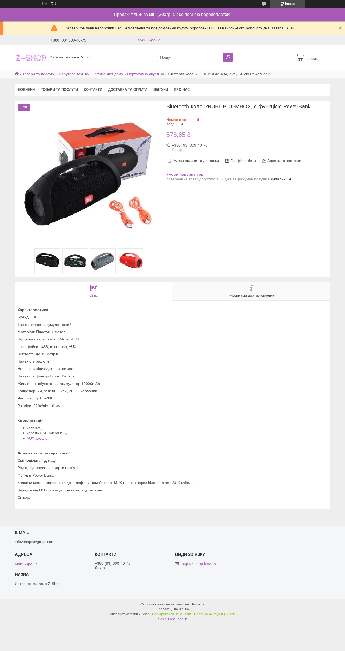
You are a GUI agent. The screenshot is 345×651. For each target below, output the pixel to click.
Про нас (182, 90)
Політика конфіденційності (214, 614)
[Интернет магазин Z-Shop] (31, 57)
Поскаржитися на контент (172, 614)
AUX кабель (37, 438)
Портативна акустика (145, 74)
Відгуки (160, 90)
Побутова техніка (74, 74)
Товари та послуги (38, 74)
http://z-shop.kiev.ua (199, 564)
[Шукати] (228, 57)
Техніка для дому (108, 74)
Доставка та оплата (127, 90)
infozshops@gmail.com (34, 541)
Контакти (93, 90)
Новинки (26, 90)
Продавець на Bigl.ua (172, 609)
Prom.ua (198, 604)
